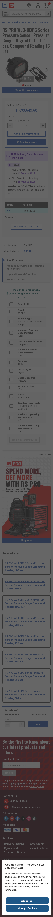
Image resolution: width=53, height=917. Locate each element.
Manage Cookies (27, 908)
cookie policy (24, 886)
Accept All (27, 900)
